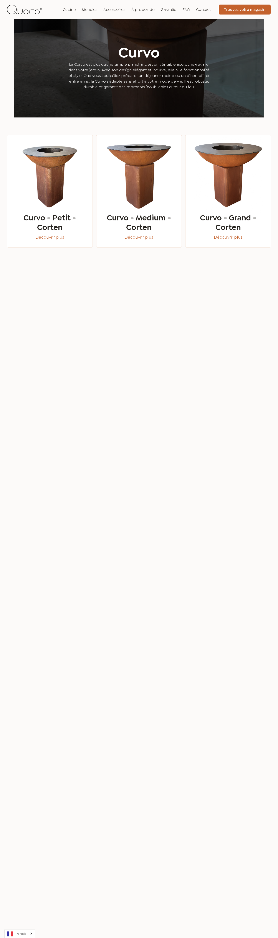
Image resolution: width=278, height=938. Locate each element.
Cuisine (69, 9)
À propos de (143, 9)
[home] (24, 10)
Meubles (89, 9)
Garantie (168, 9)
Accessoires (114, 9)
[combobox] (19, 934)
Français (20, 934)
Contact (203, 9)
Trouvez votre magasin (244, 9)
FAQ (186, 9)
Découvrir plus (50, 237)
